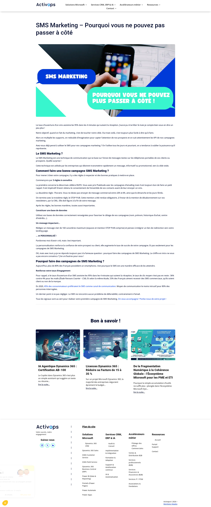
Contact (110, 9)
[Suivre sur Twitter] (47, 445)
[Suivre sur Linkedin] (53, 445)
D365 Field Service (89, 462)
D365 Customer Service (88, 456)
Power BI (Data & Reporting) (89, 477)
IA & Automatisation (112, 475)
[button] (5, 503)
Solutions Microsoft (75, 5)
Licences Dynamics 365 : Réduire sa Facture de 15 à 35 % (103, 370)
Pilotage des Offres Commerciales (137, 446)
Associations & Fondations (135, 485)
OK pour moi (45, 495)
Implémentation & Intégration (112, 451)
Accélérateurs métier (130, 5)
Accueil (158, 440)
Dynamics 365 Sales (90, 450)
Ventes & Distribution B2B (135, 454)
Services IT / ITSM (136, 479)
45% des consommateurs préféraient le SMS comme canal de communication (80, 286)
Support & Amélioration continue (111, 467)
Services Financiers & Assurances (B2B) (136, 472)
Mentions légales (170, 504)
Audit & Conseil (111, 444)
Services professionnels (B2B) (135, 462)
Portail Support (155, 445)
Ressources (152, 5)
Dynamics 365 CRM (91, 444)
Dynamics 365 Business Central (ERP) (89, 469)
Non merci (11, 495)
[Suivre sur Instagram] (42, 445)
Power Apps (87, 495)
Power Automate (89, 490)
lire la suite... (44, 384)
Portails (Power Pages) (88, 484)
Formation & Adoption (111, 458)
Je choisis (28, 495)
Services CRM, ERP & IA (102, 5)
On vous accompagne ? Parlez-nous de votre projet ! (142, 299)
